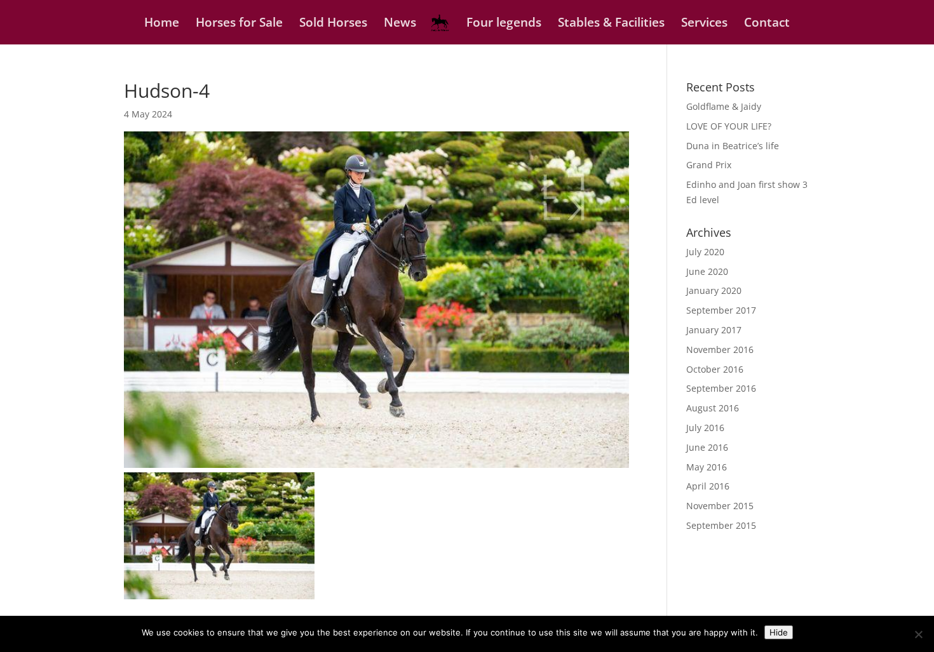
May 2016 (706, 467)
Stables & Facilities (611, 24)
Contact (767, 24)
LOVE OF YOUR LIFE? (728, 126)
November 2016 (720, 349)
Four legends (503, 24)
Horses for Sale (239, 24)
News (400, 24)
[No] (918, 634)
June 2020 (707, 271)
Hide (778, 632)
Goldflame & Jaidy (723, 106)
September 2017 (721, 310)
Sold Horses (333, 24)
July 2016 (705, 428)
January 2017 (713, 330)
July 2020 (705, 252)
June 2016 (707, 447)
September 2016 (721, 388)
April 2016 (707, 486)
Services (704, 24)
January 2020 (713, 290)
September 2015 (721, 525)
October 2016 (714, 369)
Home (161, 24)
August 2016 (712, 408)
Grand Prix (708, 165)
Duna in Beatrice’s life (732, 146)
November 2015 (720, 506)
